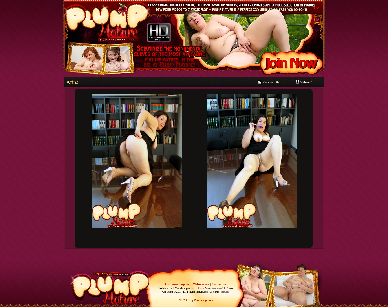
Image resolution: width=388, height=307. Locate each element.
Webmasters (201, 284)
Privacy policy (203, 300)
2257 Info (185, 300)
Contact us (219, 284)
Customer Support (178, 284)
